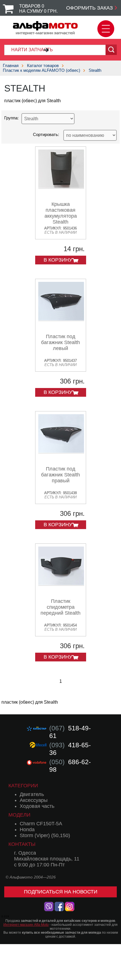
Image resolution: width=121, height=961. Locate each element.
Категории (23, 785)
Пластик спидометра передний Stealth (60, 607)
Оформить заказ (89, 8)
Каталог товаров (43, 65)
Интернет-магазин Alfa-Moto (26, 925)
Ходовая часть (37, 806)
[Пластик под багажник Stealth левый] (61, 319)
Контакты (21, 844)
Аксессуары (34, 800)
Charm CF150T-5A (41, 823)
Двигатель (32, 794)
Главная (11, 65)
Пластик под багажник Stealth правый (60, 474)
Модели (19, 815)
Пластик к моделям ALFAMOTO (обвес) (41, 70)
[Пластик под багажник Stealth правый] (61, 451)
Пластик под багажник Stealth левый (60, 342)
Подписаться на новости (60, 892)
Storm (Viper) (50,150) (45, 835)
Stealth (95, 70)
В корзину (58, 260)
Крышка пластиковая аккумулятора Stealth (60, 213)
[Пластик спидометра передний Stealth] (61, 584)
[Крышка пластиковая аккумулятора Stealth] (61, 187)
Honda (27, 829)
